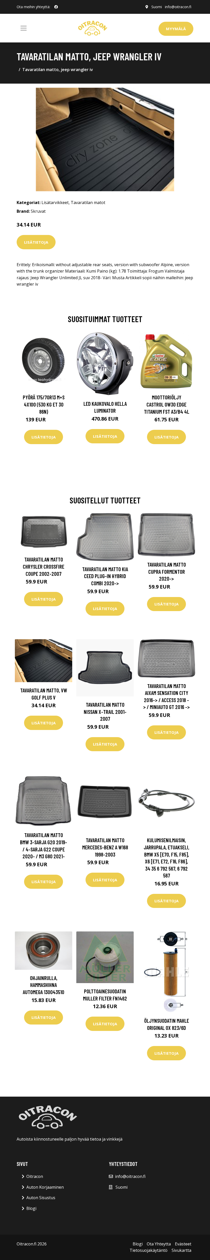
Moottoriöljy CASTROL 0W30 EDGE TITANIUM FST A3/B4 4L (166, 404)
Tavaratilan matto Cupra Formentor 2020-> (166, 571)
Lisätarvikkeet (55, 202)
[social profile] (56, 7)
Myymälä (176, 28)
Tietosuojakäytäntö (148, 1250)
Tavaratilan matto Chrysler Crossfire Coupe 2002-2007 (43, 566)
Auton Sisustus (40, 1197)
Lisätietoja (36, 242)
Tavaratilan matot (88, 202)
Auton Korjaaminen (45, 1187)
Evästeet (183, 1244)
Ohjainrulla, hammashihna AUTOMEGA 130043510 (43, 985)
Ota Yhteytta (159, 1244)
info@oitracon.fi (178, 6)
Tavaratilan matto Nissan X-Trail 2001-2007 (105, 711)
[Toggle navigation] (23, 28)
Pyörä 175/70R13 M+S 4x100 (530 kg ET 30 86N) (44, 404)
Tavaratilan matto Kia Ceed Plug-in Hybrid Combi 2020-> (105, 576)
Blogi (31, 1208)
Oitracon (34, 1176)
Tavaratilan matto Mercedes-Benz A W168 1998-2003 (105, 847)
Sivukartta (181, 1250)
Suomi (156, 6)
